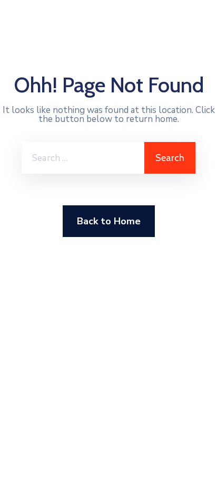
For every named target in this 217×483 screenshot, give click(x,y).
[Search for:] (83, 158)
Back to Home (109, 221)
